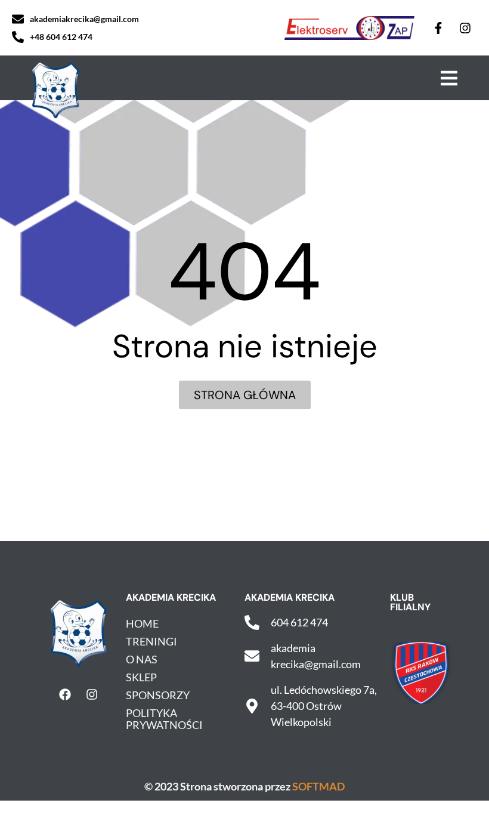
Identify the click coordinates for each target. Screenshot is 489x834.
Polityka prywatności (164, 718)
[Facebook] (65, 694)
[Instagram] (465, 28)
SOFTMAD (318, 786)
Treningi (151, 641)
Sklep (141, 677)
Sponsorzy (158, 695)
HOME (142, 623)
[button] (448, 77)
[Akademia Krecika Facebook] (438, 28)
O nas (141, 659)
